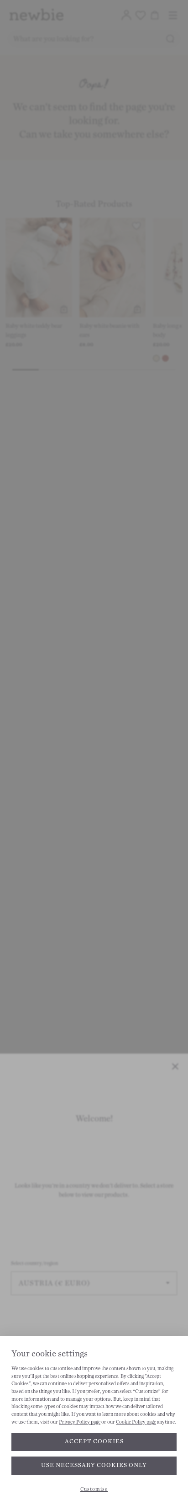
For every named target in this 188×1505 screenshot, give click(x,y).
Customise (94, 1489)
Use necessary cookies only (94, 1465)
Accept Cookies (94, 1441)
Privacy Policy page (79, 1422)
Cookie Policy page (136, 1422)
